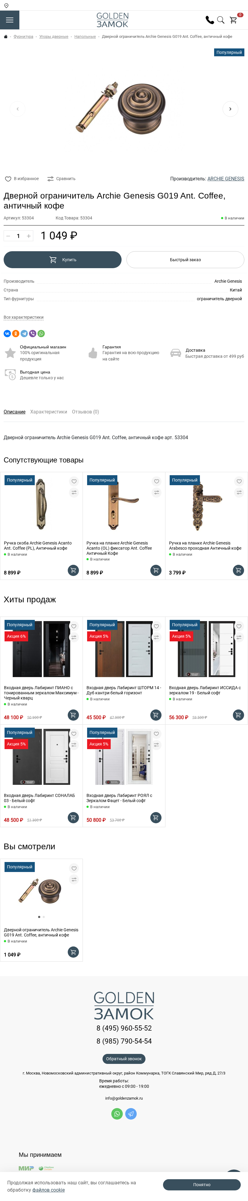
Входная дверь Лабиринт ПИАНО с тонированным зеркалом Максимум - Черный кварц (41, 692)
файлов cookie (48, 1190)
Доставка (195, 350)
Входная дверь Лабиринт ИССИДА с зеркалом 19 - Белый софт (205, 690)
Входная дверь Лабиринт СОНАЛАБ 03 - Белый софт (39, 798)
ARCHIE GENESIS (225, 179)
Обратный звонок (124, 1058)
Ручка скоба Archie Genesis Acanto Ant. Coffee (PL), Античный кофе (38, 546)
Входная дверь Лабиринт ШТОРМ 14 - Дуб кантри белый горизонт (123, 690)
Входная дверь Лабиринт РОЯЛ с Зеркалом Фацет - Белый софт (119, 798)
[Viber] (32, 333)
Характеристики (48, 412)
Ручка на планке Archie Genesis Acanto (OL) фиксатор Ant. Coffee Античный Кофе (119, 548)
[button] (230, 109)
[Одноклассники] (15, 333)
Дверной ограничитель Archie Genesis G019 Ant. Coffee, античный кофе (41, 932)
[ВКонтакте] (7, 333)
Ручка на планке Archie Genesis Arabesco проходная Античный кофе (205, 546)
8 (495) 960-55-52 (124, 1028)
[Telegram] (24, 333)
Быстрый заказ (185, 259)
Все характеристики (24, 317)
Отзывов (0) (85, 412)
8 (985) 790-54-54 (124, 1041)
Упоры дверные (53, 36)
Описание (14, 412)
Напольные (85, 36)
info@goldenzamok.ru (124, 1098)
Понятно (201, 1184)
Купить (69, 259)
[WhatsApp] (41, 333)
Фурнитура (23, 36)
